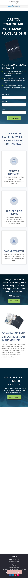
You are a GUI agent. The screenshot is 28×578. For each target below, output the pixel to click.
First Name (5, 94)
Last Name (5, 101)
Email (3, 109)
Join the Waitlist (14, 572)
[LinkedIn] (13, 575)
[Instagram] (18, 575)
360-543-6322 (15, 559)
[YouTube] (15, 575)
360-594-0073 (15, 561)
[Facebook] (10, 575)
